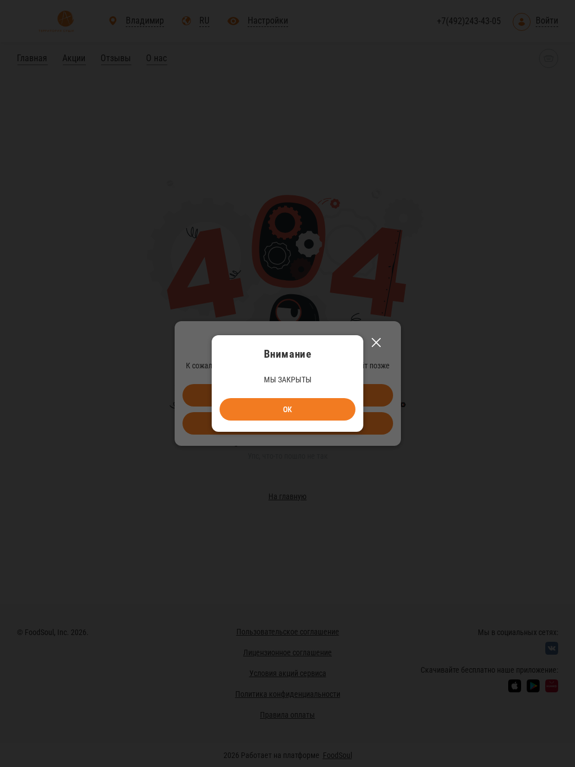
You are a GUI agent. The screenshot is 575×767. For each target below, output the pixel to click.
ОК (287, 409)
